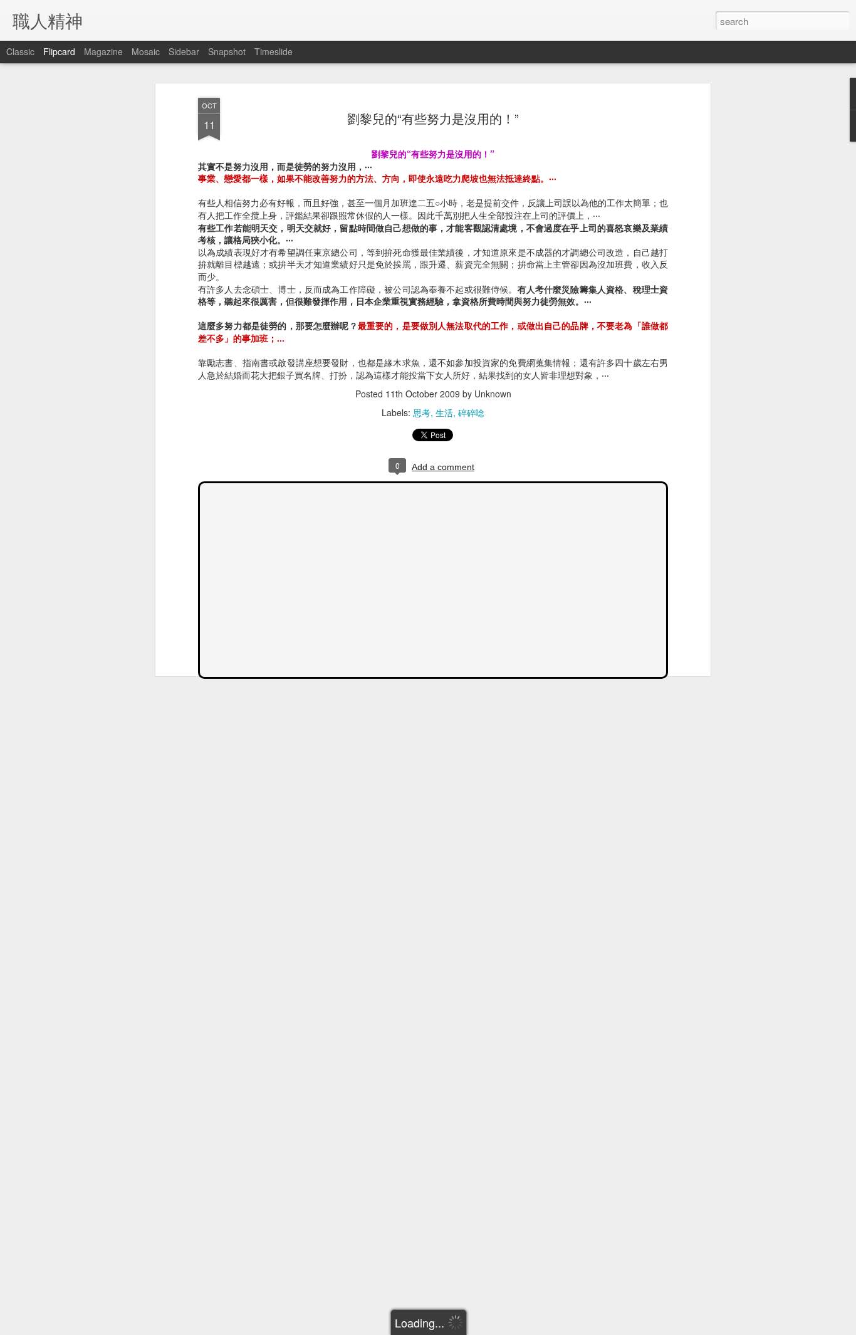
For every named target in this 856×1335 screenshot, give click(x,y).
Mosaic (146, 51)
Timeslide (273, 51)
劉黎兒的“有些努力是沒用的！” (433, 118)
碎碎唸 (471, 412)
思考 (422, 412)
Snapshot (227, 51)
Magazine (103, 51)
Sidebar (184, 51)
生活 (444, 412)
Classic (20, 51)
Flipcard (59, 51)
